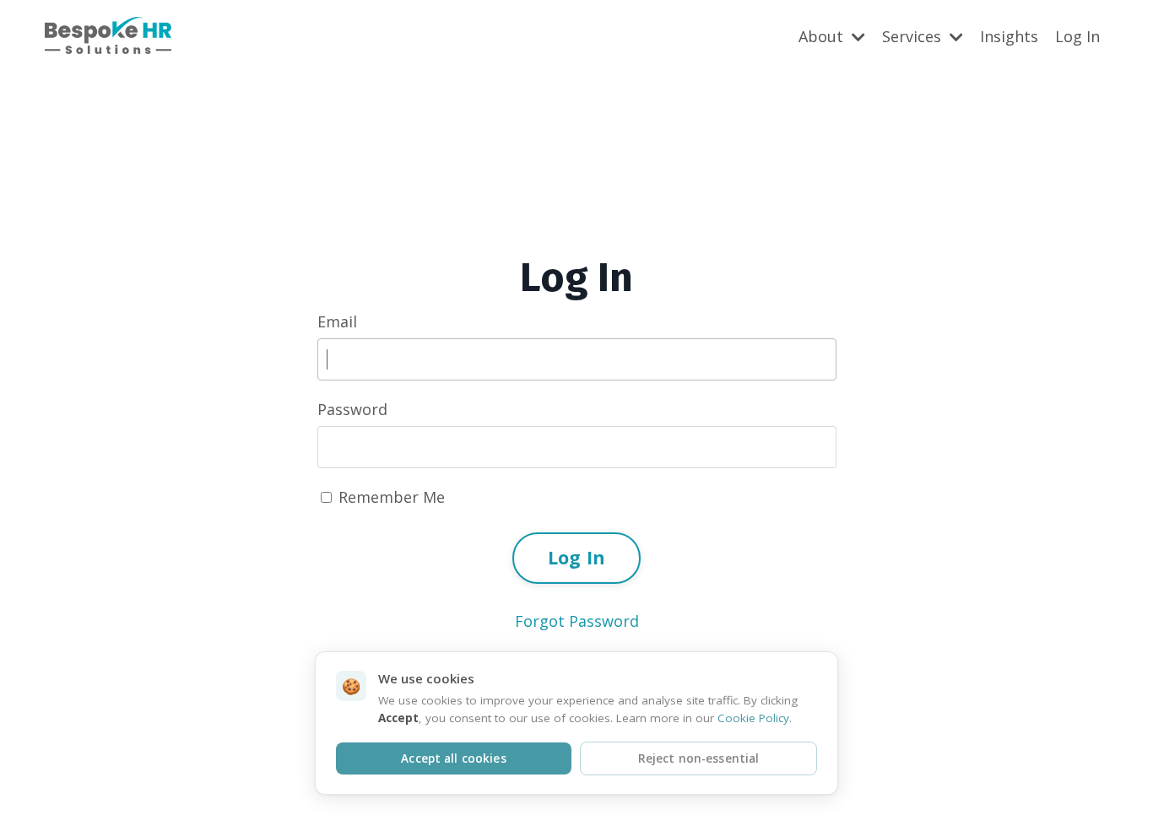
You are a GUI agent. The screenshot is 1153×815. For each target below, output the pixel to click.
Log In (1077, 36)
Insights (1009, 36)
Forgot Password (577, 621)
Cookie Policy (753, 718)
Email (337, 321)
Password (352, 409)
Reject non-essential (699, 758)
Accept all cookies (453, 758)
